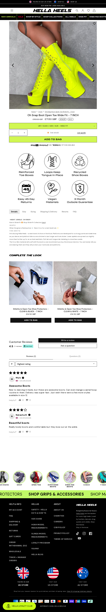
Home (33, 112)
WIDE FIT (82, 17)
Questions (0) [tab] (75, 356)
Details (14, 211)
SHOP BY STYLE (33, 17)
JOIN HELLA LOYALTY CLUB (53, 6)
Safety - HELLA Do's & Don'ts (39, 511)
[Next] (93, 65)
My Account (15, 510)
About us (59, 510)
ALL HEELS (70, 17)
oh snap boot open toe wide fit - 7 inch (60, 112)
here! (44, 222)
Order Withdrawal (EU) (18, 544)
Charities (59, 516)
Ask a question (68, 345)
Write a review (67, 340)
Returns (65, 211)
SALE (20, 17)
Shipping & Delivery (48, 211)
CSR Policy (59, 527)
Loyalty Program (40, 543)
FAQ (74, 211)
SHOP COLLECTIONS (53, 17)
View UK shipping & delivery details (79, 591)
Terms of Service (63, 539)
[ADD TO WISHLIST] (94, 23)
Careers (58, 521)
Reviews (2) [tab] (31, 356)
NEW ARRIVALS (8, 17)
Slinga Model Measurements (39, 535)
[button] (12, 10)
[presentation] (53, 65)
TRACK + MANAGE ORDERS (17, 559)
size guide (81, 133)
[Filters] (11, 364)
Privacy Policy (61, 533)
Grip (24, 211)
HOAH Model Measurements (39, 526)
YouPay (35, 548)
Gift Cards (15, 536)
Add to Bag (30, 320)
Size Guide (36, 519)
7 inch (40, 112)
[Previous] (13, 65)
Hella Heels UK (60, 606)
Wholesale (15, 551)
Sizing (33, 211)
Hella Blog (37, 554)
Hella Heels (80, 513)
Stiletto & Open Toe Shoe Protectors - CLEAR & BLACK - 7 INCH (31, 310)
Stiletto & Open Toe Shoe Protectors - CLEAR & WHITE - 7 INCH (75, 310)
